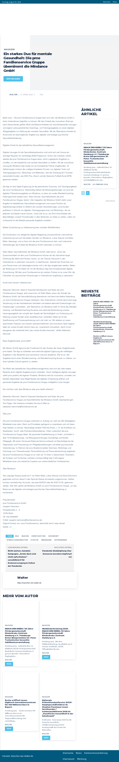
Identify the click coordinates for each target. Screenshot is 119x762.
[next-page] (88, 193)
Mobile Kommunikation (17, 540)
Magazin (9, 49)
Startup (34, 540)
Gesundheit (53, 536)
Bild (17, 536)
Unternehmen (60, 540)
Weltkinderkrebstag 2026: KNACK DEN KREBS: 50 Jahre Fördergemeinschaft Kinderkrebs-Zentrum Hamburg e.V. (56, 633)
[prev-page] (83, 193)
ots (10, 526)
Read (9, 664)
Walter (13, 94)
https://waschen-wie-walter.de (29, 583)
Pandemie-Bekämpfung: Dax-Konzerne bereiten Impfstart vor (57, 554)
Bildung (25, 536)
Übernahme (46, 540)
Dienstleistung (38, 536)
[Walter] (6, 94)
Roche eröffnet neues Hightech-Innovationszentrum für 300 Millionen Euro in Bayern (20, 703)
